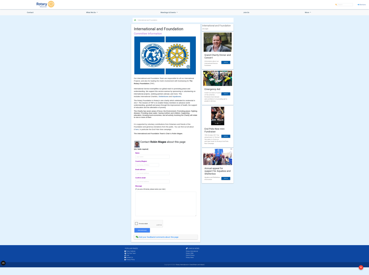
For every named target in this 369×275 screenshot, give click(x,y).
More (307, 12)
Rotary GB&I (189, 253)
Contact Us (129, 257)
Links (127, 255)
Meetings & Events (168, 12)
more (225, 62)
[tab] (166, 237)
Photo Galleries (130, 251)
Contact (30, 12)
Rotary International (192, 251)
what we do (91, 12)
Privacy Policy (130, 259)
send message (142, 230)
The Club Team (131, 253)
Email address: (140, 169)
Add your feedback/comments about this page (158, 237)
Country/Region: (141, 161)
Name (137, 153)
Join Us (246, 12)
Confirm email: (140, 178)
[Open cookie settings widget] (3, 263)
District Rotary (190, 255)
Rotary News (190, 257)
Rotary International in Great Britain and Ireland (189, 264)
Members (363, 5)
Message (138, 186)
